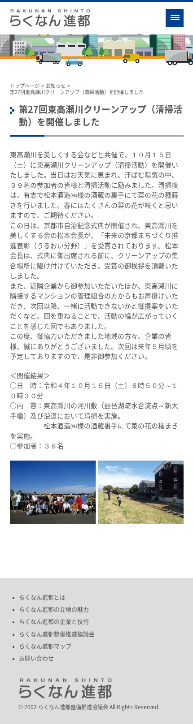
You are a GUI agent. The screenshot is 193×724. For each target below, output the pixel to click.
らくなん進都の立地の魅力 (54, 609)
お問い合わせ (36, 658)
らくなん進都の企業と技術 (54, 622)
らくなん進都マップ (45, 646)
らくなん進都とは (42, 597)
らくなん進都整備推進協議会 (57, 634)
